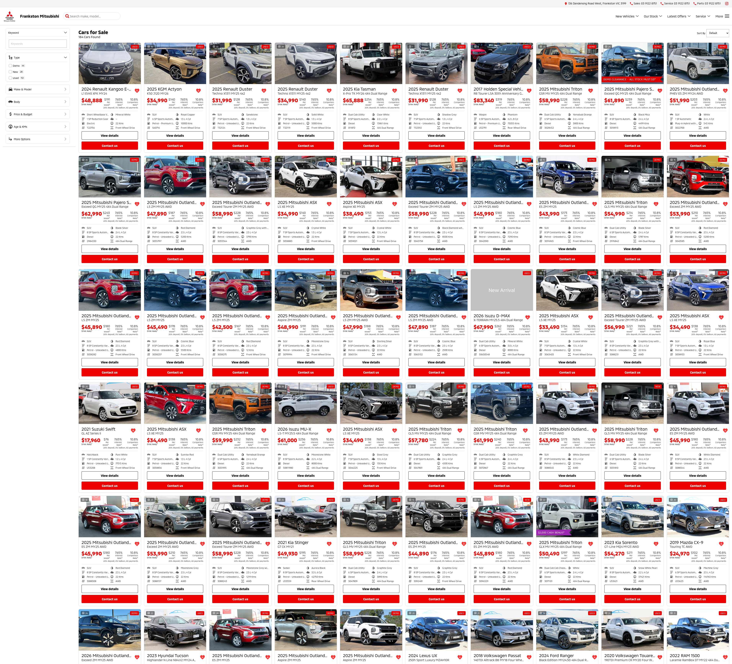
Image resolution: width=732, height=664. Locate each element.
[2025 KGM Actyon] (175, 63)
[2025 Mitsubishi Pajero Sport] (632, 63)
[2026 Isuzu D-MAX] (502, 290)
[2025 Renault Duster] (240, 63)
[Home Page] (9, 16)
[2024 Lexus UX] (437, 630)
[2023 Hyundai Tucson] (175, 630)
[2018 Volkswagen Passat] (502, 630)
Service (701, 16)
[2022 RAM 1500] (698, 630)
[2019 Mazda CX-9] (698, 516)
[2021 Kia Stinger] (306, 516)
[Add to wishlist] (137, 91)
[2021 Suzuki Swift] (110, 403)
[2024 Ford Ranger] (567, 630)
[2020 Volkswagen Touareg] (632, 630)
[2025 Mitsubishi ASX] (306, 176)
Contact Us (110, 145)
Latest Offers (676, 16)
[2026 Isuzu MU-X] (306, 403)
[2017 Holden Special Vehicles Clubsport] (502, 63)
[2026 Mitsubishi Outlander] (110, 630)
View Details (109, 135)
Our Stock (651, 16)
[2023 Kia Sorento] (632, 516)
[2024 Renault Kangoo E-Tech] (110, 63)
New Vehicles (625, 16)
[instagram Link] (726, 3)
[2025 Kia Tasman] (371, 63)
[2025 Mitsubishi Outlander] (698, 63)
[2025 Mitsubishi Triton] (567, 63)
